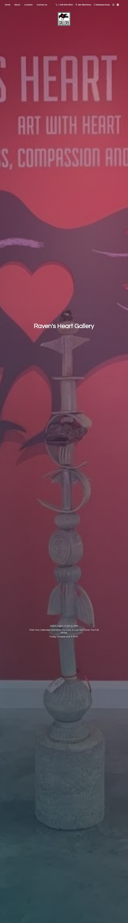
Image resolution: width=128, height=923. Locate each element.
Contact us (42, 5)
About (17, 5)
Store (7, 5)
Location (28, 5)
